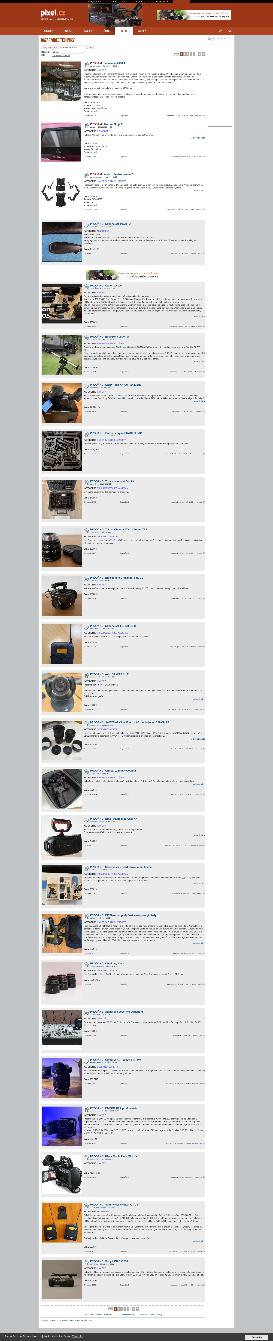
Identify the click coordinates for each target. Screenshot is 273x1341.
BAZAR (124, 30)
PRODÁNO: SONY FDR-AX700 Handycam (116, 384)
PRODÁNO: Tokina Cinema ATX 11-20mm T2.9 (118, 529)
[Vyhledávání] (229, 31)
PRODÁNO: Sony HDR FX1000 (109, 1261)
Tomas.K (95, 339)
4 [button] (124, 1309)
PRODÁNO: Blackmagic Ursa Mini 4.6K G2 (116, 577)
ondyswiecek (97, 177)
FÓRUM (106, 30)
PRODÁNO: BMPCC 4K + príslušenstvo (114, 1108)
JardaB (95, 725)
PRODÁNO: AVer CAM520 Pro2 (109, 674)
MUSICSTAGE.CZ (118, 1)
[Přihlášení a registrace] (220, 31)
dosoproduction (98, 436)
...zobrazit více (198, 138)
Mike (94, 870)
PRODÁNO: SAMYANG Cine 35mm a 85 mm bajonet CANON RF (129, 722)
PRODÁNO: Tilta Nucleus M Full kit (112, 481)
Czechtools (96, 677)
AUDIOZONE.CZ (94, 1)
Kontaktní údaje (68, 1320)
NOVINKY (48, 30)
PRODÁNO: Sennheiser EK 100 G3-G (113, 625)
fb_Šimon (95, 288)
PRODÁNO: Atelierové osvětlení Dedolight (116, 1011)
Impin (94, 1014)
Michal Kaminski (98, 821)
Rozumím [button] (257, 1337)
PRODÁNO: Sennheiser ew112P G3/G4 (114, 1204)
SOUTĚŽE (142, 30)
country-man (96, 66)
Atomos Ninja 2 (106, 124)
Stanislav (95, 1207)
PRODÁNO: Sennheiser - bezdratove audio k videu (121, 867)
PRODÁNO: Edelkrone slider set (110, 336)
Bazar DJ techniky (126, 1315)
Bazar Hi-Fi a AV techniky (151, 1315)
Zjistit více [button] (77, 1336)
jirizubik (95, 1159)
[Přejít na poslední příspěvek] (204, 116)
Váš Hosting (88, 1320)
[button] (176, 54)
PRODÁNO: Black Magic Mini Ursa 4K (113, 818)
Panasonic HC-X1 (107, 63)
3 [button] (187, 54)
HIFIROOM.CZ (162, 1)
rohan (94, 387)
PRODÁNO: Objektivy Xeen (107, 963)
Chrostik (95, 629)
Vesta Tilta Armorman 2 (111, 174)
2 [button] (184, 54)
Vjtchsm (95, 1264)
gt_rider (95, 484)
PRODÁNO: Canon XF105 (106, 285)
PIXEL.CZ (181, 1)
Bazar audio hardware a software (98, 1315)
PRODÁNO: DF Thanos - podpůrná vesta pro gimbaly (123, 915)
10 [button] (199, 54)
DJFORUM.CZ (140, 1)
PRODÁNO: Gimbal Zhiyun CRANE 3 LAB (116, 433)
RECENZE (68, 30)
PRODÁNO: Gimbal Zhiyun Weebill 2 (113, 770)
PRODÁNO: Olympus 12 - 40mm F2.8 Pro (115, 1059)
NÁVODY (88, 30)
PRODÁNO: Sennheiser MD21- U (110, 223)
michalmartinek (97, 1063)
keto (94, 918)
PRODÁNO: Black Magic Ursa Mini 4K (113, 1156)
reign (94, 127)
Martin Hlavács (97, 966)
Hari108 (95, 227)
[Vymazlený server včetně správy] (220, 39)
